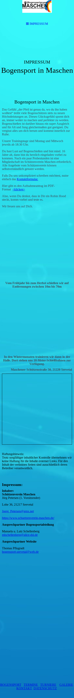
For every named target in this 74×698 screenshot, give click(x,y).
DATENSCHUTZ (45, 688)
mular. (34, 179)
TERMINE (31, 684)
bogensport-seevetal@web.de (20, 551)
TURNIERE (48, 684)
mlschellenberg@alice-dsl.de (20, 534)
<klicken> (18, 189)
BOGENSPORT (10, 684)
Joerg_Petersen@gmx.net (18, 511)
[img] (37, 60)
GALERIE (66, 684)
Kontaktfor (23, 179)
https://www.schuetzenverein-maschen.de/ (28, 518)
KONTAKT (24, 688)
